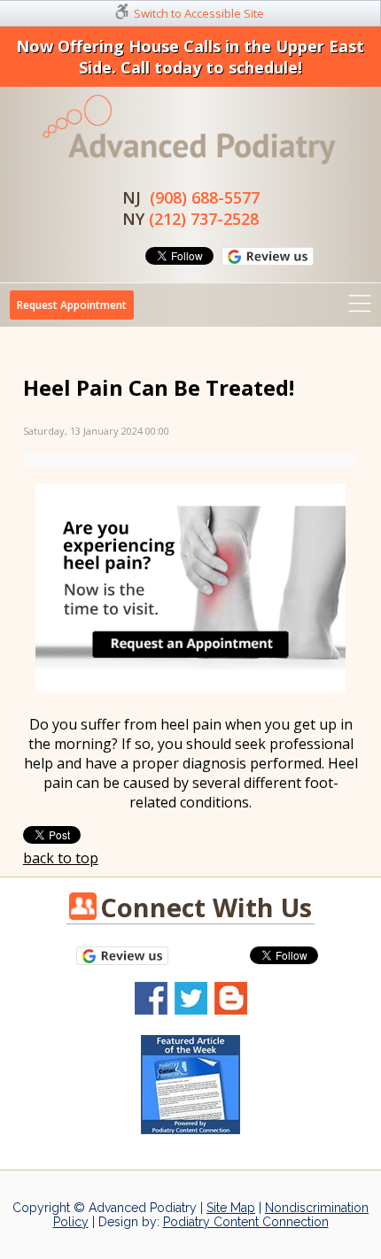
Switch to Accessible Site (199, 13)
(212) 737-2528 (204, 218)
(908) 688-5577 (205, 197)
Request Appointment (72, 305)
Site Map (230, 1208)
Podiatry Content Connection (246, 1222)
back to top (60, 858)
